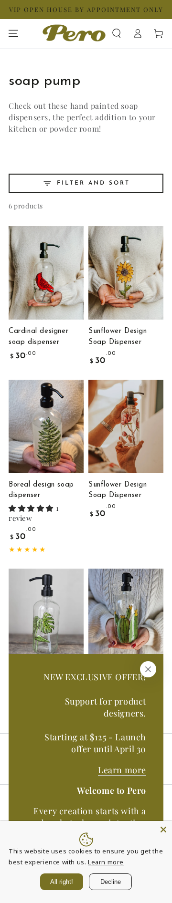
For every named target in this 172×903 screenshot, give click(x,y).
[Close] (148, 669)
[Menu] (13, 33)
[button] (116, 33)
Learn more (122, 770)
